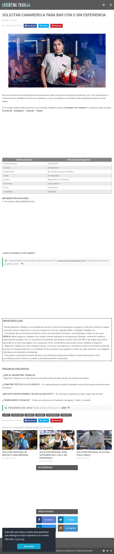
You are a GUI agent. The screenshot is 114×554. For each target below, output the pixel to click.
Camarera (29, 415)
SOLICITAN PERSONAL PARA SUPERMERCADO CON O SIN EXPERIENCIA (53, 455)
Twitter (39, 110)
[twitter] (107, 551)
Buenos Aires (17, 415)
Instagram (19, 110)
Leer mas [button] (19, 539)
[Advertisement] (57, 134)
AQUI (63, 408)
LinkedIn (30, 110)
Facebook (7, 110)
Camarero (40, 415)
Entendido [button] (29, 546)
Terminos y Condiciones (65, 551)
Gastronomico (52, 415)
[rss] (111, 551)
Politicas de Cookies (84, 551)
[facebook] (103, 551)
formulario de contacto (75, 107)
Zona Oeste (66, 415)
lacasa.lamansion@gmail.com (71, 260)
